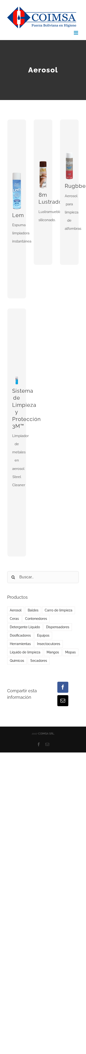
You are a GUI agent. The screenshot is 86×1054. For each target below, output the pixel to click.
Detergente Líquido (25, 627)
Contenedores (36, 619)
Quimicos (17, 661)
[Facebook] (63, 687)
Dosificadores (20, 635)
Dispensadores (57, 627)
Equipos (43, 635)
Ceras (14, 619)
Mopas (70, 652)
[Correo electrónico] (63, 700)
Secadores (38, 661)
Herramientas (20, 644)
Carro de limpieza (58, 610)
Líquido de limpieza (25, 652)
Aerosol (16, 610)
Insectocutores (48, 644)
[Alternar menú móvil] (76, 32)
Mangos (53, 652)
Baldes (33, 610)
